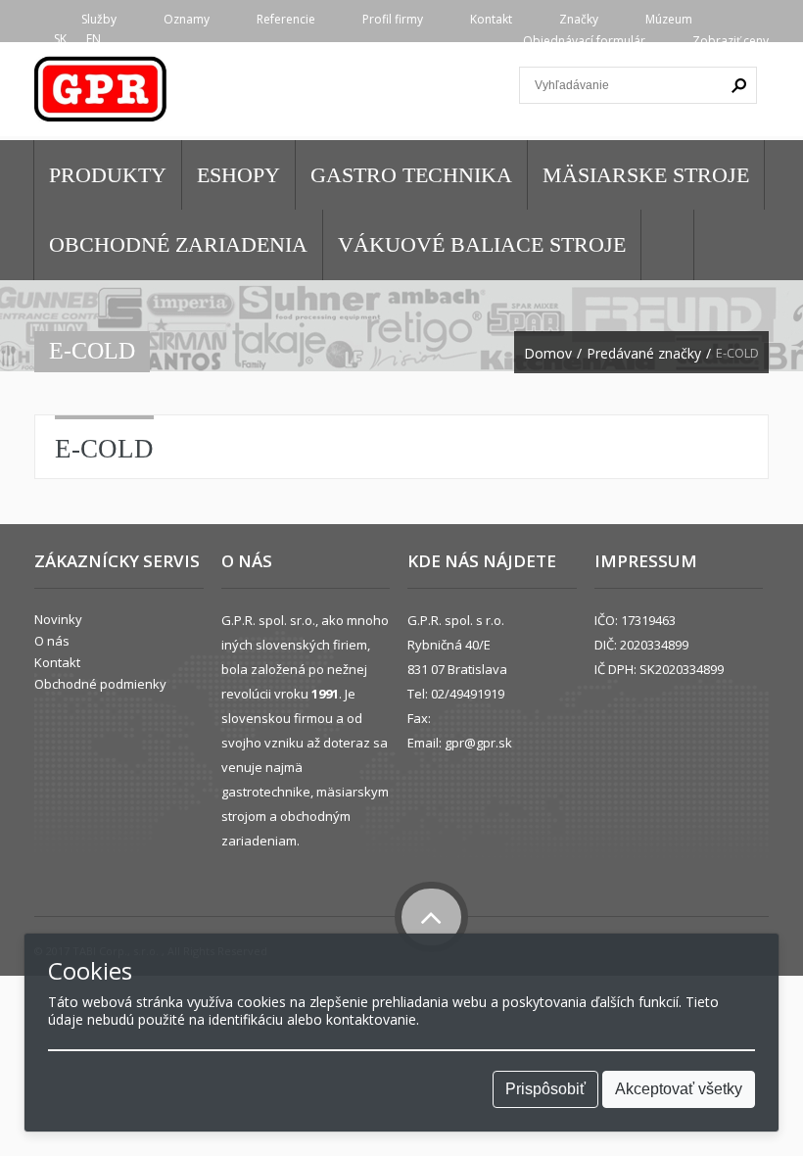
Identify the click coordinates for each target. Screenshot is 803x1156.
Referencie (286, 19)
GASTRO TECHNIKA (411, 175)
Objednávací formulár (584, 40)
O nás (52, 641)
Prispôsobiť (545, 1089)
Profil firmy (392, 19)
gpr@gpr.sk (478, 742)
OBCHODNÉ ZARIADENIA (178, 244)
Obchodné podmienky (100, 684)
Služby (99, 19)
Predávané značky (644, 353)
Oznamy (187, 19)
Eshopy (238, 175)
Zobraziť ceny (730, 40)
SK (60, 38)
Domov (548, 353)
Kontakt (491, 19)
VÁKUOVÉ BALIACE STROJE (482, 244)
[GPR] (101, 95)
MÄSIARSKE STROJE (646, 175)
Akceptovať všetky (678, 1089)
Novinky (58, 619)
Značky (578, 19)
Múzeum (668, 19)
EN (93, 38)
